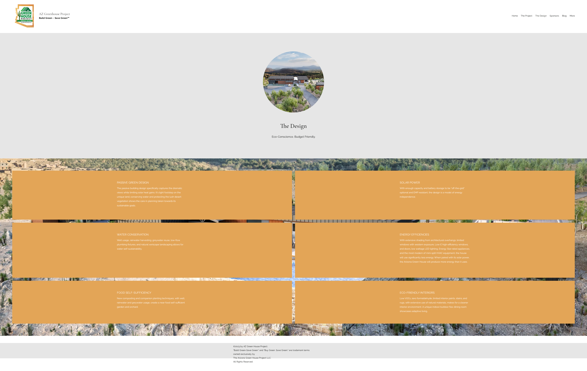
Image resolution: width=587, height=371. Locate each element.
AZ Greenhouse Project (54, 14)
